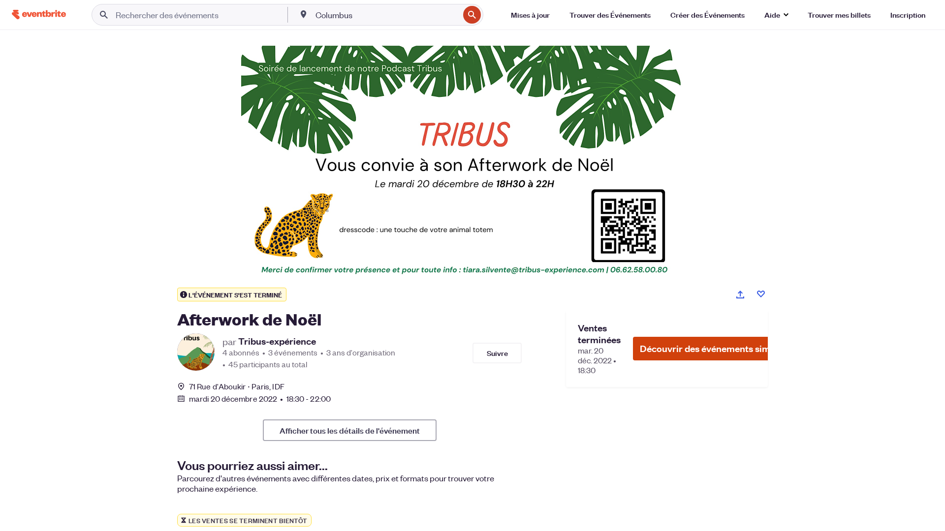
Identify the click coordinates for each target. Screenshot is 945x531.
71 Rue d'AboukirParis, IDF (236, 386)
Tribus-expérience (277, 341)
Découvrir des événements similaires (718, 348)
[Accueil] (39, 14)
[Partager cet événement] (740, 294)
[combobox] (386, 14)
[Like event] (761, 294)
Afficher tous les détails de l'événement (350, 430)
